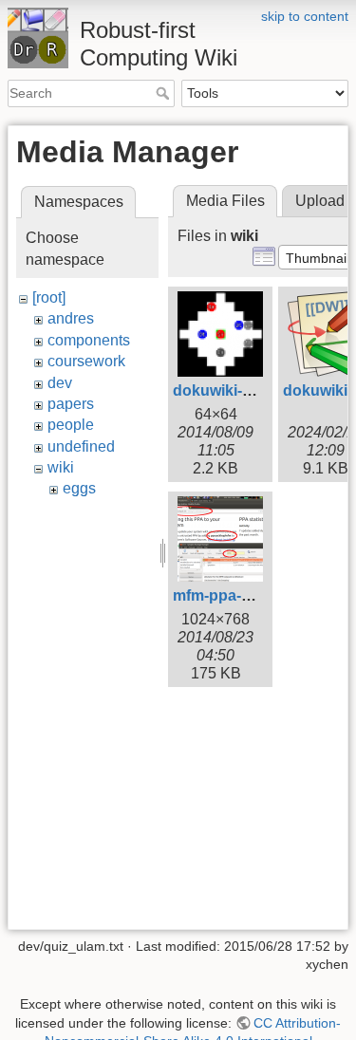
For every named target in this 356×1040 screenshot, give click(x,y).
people (70, 425)
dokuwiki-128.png (236, 390)
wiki (60, 467)
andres (70, 318)
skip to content (304, 16)
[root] (49, 297)
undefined (81, 446)
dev (59, 383)
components (88, 340)
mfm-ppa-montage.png (255, 595)
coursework (86, 361)
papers (70, 404)
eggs (79, 488)
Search (165, 93)
